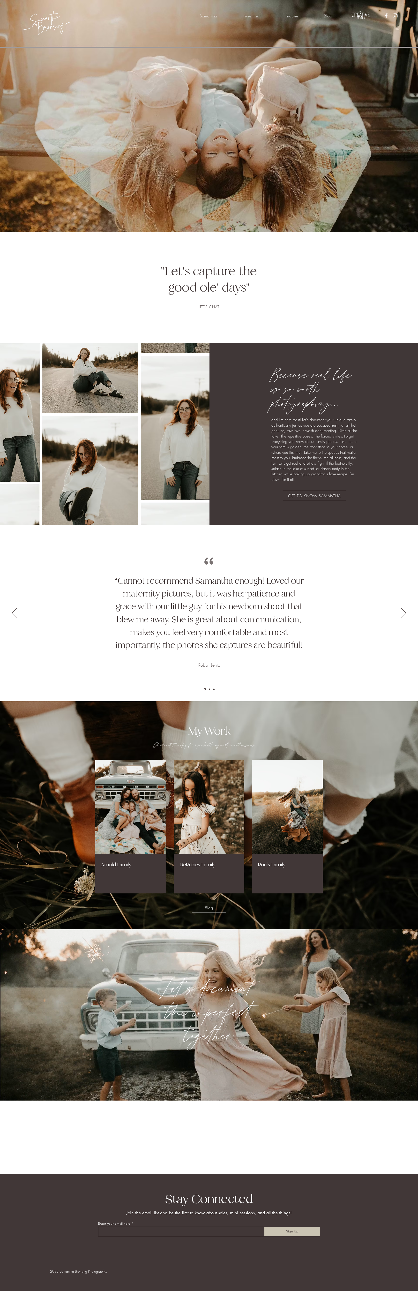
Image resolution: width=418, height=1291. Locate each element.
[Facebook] (386, 16)
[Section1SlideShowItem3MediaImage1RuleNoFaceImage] (213, 689)
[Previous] (14, 613)
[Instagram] (395, 16)
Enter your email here (114, 1247)
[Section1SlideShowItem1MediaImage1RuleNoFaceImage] (204, 689)
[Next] (403, 613)
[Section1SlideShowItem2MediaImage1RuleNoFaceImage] (208, 689)
